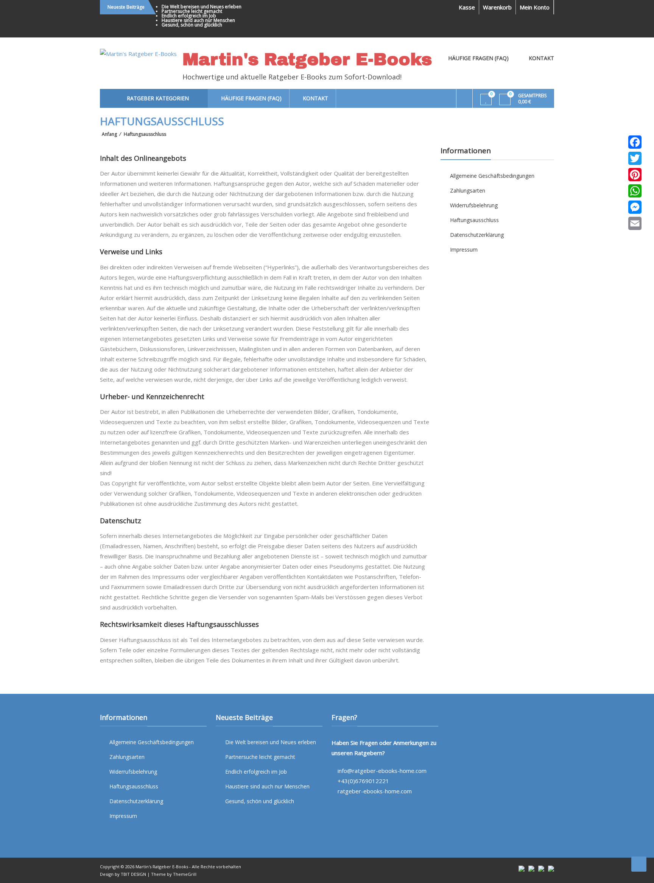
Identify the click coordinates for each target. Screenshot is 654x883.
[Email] (635, 223)
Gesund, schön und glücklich (192, 25)
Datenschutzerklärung (477, 234)
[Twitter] (635, 158)
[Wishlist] (486, 100)
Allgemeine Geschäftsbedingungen (492, 175)
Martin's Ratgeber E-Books (307, 59)
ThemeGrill (184, 874)
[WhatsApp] (635, 191)
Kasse (467, 7)
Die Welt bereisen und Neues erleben (201, 6)
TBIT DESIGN (133, 874)
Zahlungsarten (467, 190)
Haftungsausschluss (474, 220)
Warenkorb (497, 7)
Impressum (464, 249)
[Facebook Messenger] (635, 207)
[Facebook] (635, 142)
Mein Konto (535, 7)
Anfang (109, 134)
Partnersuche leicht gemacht (192, 11)
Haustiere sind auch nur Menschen (198, 20)
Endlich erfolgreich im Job (189, 15)
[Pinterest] (635, 174)
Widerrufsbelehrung (474, 205)
